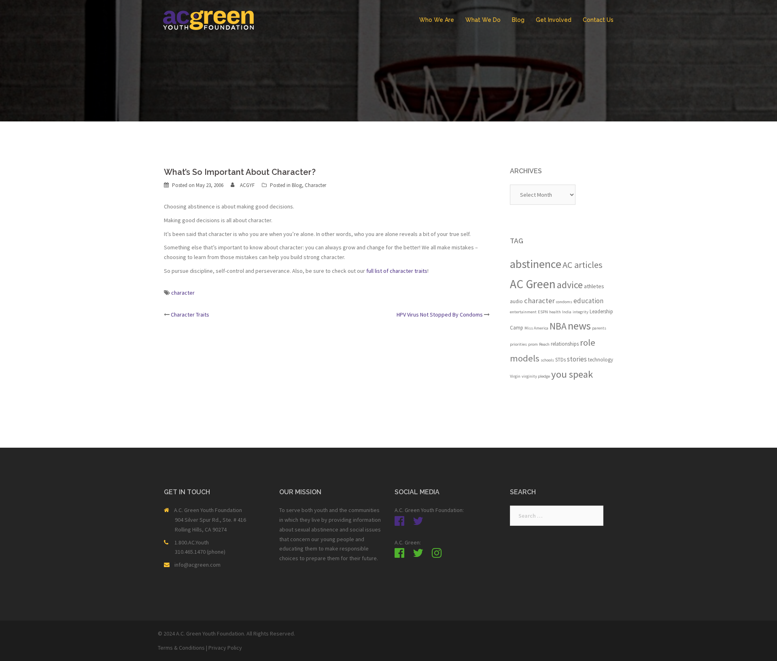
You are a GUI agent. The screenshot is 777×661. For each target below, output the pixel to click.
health (555, 312)
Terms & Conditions (181, 647)
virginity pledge (536, 376)
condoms (564, 301)
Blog (518, 20)
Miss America (536, 328)
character (183, 292)
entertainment (523, 312)
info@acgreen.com (197, 564)
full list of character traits (396, 270)
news (579, 325)
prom (533, 344)
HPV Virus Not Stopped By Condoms (440, 314)
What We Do (483, 20)
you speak (572, 374)
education (588, 300)
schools (547, 360)
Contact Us (598, 20)
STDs (560, 359)
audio (516, 301)
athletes (594, 286)
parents (599, 328)
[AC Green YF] (208, 19)
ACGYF (247, 185)
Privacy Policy (225, 647)
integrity (580, 312)
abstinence (535, 264)
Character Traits (190, 314)
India (566, 312)
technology (600, 359)
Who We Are (436, 20)
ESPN (543, 312)
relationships (565, 343)
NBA (558, 326)
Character (315, 185)
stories (577, 359)
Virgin (515, 376)
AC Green (533, 283)
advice (570, 284)
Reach (544, 344)
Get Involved (553, 20)
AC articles (583, 264)
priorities (518, 344)
